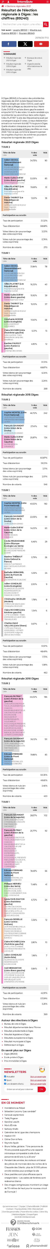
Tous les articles (21, 1209)
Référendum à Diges (14, 1045)
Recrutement (38, 1209)
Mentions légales (18, 1214)
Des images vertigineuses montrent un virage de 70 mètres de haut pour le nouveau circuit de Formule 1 (26, 1188)
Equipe (22, 1206)
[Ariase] (13, 1245)
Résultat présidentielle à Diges (18, 1031)
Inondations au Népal (14, 1108)
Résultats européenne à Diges (18, 1038)
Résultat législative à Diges (16, 1034)
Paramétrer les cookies (29, 1212)
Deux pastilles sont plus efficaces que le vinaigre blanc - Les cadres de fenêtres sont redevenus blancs (25, 1178)
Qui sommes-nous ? (10, 1206)
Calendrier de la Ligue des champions (22, 1132)
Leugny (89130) (20, 30)
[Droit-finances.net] (37, 1234)
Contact (10, 1209)
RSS (29, 1209)
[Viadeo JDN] (37, 1240)
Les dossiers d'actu (14, 1084)
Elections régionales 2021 (19, 6)
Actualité (10, 1076)
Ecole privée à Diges (13, 1057)
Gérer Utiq (44, 1212)
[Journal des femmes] (13, 1229)
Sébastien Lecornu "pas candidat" (20, 1111)
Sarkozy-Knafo (11, 1129)
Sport (8, 1080)
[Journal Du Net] (13, 1234)
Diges (29, 64)
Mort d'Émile (10, 1125)
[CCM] (37, 1229)
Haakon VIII (10, 1136)
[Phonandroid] (37, 1246)
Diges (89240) (10, 1054)
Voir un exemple (38, 1076)
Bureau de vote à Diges (15, 1024)
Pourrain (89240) (27, 33)
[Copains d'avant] (13, 1240)
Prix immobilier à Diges (15, 1061)
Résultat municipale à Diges (17, 1041)
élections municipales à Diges (15, 129)
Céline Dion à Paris (13, 1139)
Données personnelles (11, 1212)
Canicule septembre (14, 1115)
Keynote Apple (11, 1143)
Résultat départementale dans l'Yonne (22, 1027)
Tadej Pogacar (11, 1118)
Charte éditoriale (33, 1206)
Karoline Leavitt (11, 1122)
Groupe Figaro (32, 1214)
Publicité (44, 1206)
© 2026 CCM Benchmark (25, 1217)
